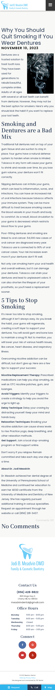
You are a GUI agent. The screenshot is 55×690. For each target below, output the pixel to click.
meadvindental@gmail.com (27, 602)
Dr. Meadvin (8, 475)
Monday (15, 615)
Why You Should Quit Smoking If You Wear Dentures (27, 36)
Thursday (15, 626)
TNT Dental (39, 680)
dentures (13, 101)
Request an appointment (16, 508)
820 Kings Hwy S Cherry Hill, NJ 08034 (27, 597)
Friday (14, 629)
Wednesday (17, 622)
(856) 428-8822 (27, 592)
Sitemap (23, 678)
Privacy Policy (31, 678)
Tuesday (15, 618)
